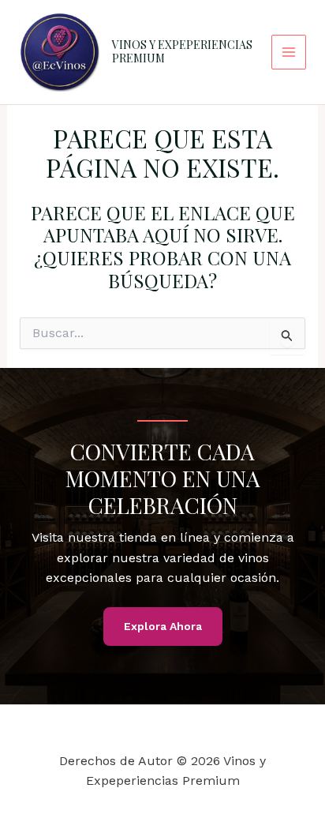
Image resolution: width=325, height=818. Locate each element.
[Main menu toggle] (288, 52)
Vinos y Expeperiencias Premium (182, 51)
